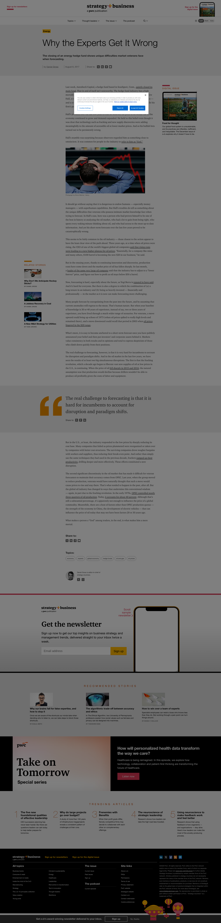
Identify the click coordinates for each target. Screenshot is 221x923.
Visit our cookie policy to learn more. (125, 102)
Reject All (120, 108)
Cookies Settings (85, 108)
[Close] (145, 95)
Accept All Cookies (137, 108)
